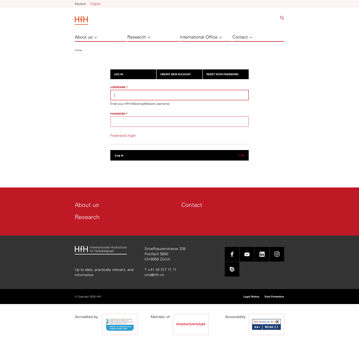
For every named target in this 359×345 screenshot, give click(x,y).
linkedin (262, 254)
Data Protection (274, 296)
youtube (247, 254)
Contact (240, 37)
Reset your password (222, 74)
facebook (232, 254)
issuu (232, 269)
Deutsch (80, 4)
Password (117, 113)
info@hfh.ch (154, 274)
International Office (198, 37)
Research (136, 37)
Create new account (175, 74)
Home (78, 50)
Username (117, 87)
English (95, 4)
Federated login (123, 135)
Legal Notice (251, 296)
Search (282, 18)
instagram (277, 254)
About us (84, 37)
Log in (118, 74)
